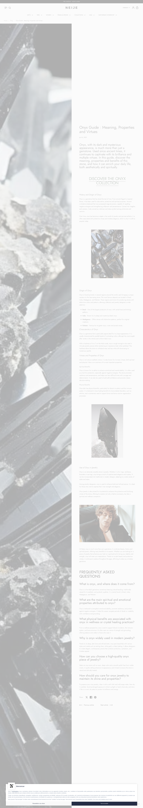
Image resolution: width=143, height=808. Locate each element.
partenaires (15, 791)
